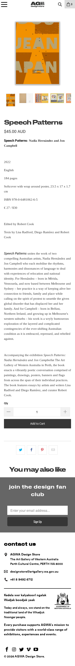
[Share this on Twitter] (20, 450)
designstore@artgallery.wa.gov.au (34, 571)
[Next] (68, 53)
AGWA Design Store (29, 656)
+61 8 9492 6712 (21, 579)
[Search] (60, 4)
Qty (6, 403)
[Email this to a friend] (53, 450)
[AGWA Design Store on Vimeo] (29, 650)
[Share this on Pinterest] (42, 450)
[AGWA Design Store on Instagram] (14, 650)
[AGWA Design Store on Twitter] (21, 650)
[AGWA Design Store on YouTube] (36, 650)
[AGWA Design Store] (37, 4)
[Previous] (7, 53)
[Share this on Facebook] (31, 450)
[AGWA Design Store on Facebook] (7, 650)
